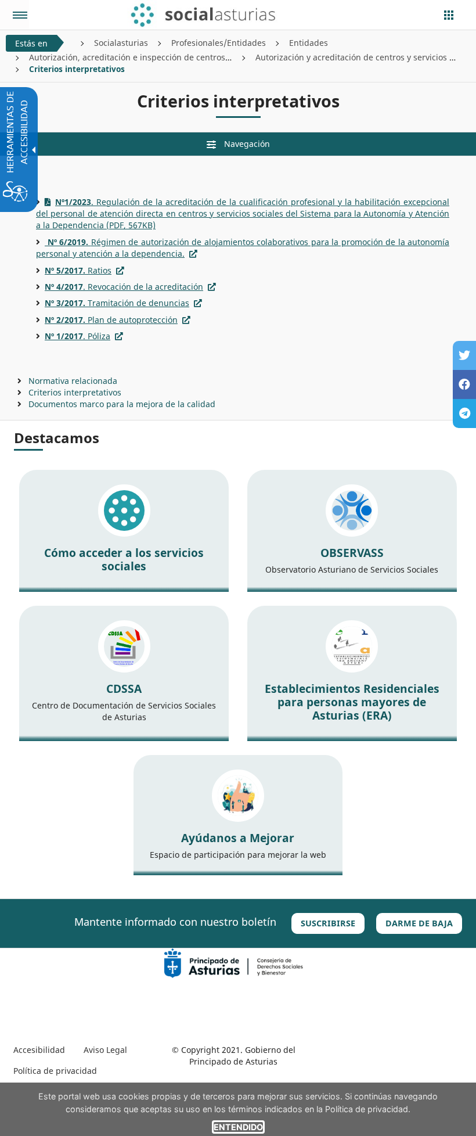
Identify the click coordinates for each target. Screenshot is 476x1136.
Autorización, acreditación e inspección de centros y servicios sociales (165, 57)
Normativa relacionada (72, 380)
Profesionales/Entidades (218, 42)
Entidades (308, 42)
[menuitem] (39, 1050)
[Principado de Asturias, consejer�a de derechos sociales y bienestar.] (233, 962)
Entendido (238, 1127)
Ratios (78, 270)
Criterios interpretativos (74, 392)
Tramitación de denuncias (117, 302)
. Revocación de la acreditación (124, 286)
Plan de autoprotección (111, 319)
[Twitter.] (464, 355)
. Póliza (77, 335)
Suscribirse (328, 923)
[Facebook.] (464, 384)
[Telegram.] (464, 413)
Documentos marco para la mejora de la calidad (121, 403)
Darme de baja (419, 923)
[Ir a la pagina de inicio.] (219, 15)
